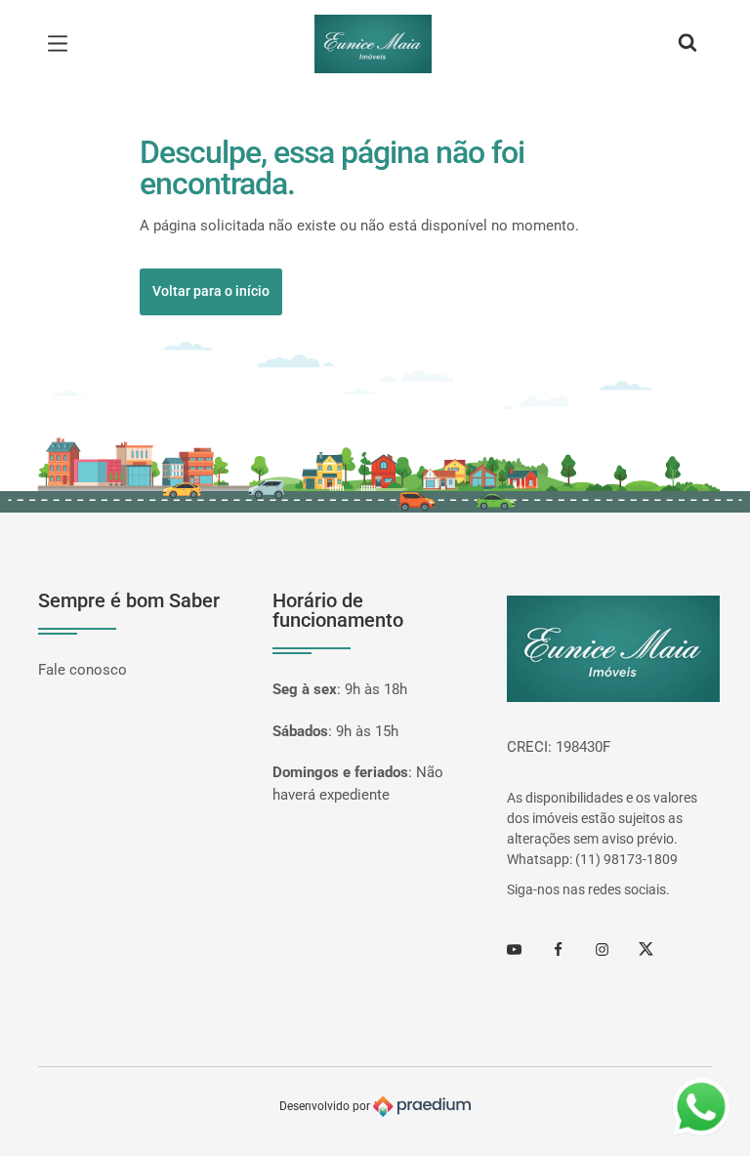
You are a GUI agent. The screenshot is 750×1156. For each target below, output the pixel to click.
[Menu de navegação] (62, 44)
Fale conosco (82, 670)
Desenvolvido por (326, 1105)
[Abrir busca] (687, 43)
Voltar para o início (211, 291)
